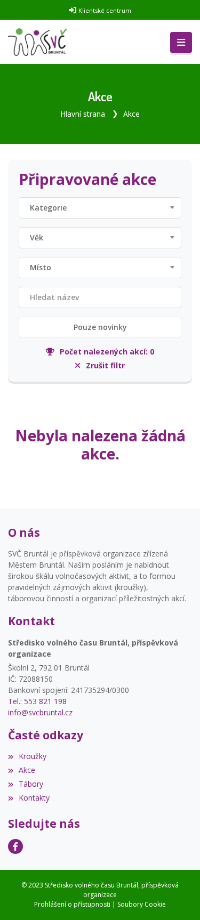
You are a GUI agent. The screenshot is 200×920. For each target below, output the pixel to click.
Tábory (31, 784)
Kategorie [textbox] (48, 208)
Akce (131, 114)
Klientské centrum (104, 10)
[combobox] (100, 208)
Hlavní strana (82, 114)
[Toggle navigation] (181, 42)
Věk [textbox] (36, 237)
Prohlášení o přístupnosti (72, 904)
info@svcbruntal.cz (40, 712)
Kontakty (34, 798)
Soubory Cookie (141, 904)
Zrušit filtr (105, 365)
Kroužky (32, 756)
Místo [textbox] (40, 267)
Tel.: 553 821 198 (37, 701)
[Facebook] (15, 846)
